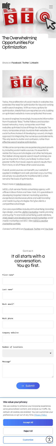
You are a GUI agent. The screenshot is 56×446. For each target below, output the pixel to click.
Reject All (28, 431)
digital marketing (30, 212)
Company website (10, 332)
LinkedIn (34, 62)
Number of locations (12, 347)
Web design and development (16, 217)
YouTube (48, 229)
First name (8, 275)
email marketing (39, 217)
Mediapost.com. (23, 184)
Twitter (25, 62)
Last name (7, 289)
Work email (8, 304)
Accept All (28, 422)
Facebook (16, 62)
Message (6, 361)
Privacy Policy (40, 415)
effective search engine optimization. (19, 142)
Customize (28, 439)
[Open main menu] (51, 8)
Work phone (7, 318)
